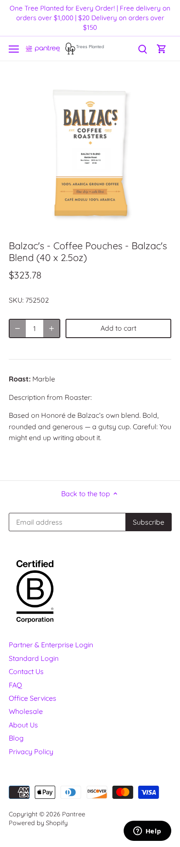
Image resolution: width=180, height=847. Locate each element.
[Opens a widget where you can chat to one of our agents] (147, 832)
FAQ (15, 685)
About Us (23, 724)
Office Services (32, 698)
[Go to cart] (161, 48)
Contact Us (26, 671)
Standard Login (34, 658)
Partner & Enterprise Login (51, 644)
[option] (90, 153)
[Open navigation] (14, 49)
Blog (16, 738)
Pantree (73, 814)
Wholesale (26, 711)
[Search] (142, 48)
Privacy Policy (31, 751)
